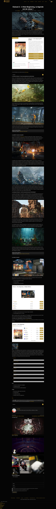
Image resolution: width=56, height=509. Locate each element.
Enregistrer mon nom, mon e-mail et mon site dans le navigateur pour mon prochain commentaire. (25, 488)
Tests (43, 1)
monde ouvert (22, 136)
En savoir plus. (32, 401)
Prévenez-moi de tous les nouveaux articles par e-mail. (20, 490)
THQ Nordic (26, 72)
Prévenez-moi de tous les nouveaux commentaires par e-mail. (20, 489)
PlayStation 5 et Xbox (28, 319)
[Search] (50, 0)
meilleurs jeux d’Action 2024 (23, 131)
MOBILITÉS (39, 1)
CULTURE (36, 1)
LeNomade (18, 10)
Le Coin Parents (2, 503)
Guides (46, 1)
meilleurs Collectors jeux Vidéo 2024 (24, 253)
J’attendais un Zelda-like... (16, 454)
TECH (28, 1)
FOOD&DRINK (31, 1)
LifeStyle (25, 1)
